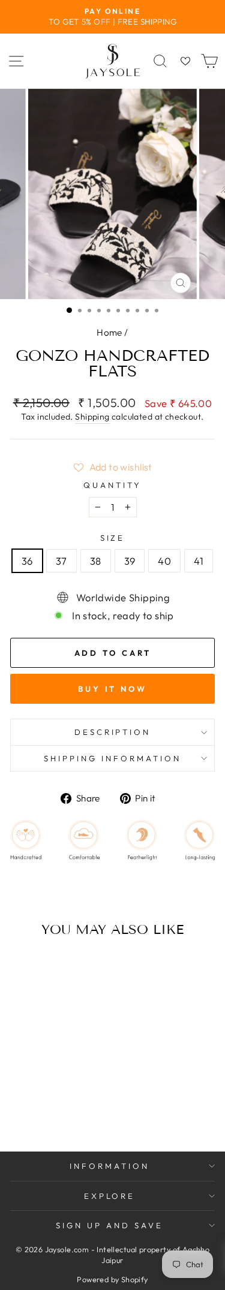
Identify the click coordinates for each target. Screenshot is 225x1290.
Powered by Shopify (112, 1279)
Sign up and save (109, 1225)
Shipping (92, 416)
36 (27, 560)
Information (109, 1166)
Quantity (112, 485)
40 (164, 560)
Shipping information (112, 758)
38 (95, 560)
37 (61, 560)
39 (130, 560)
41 (198, 560)
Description (112, 732)
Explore (110, 1196)
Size (112, 537)
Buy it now (112, 689)
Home (109, 332)
